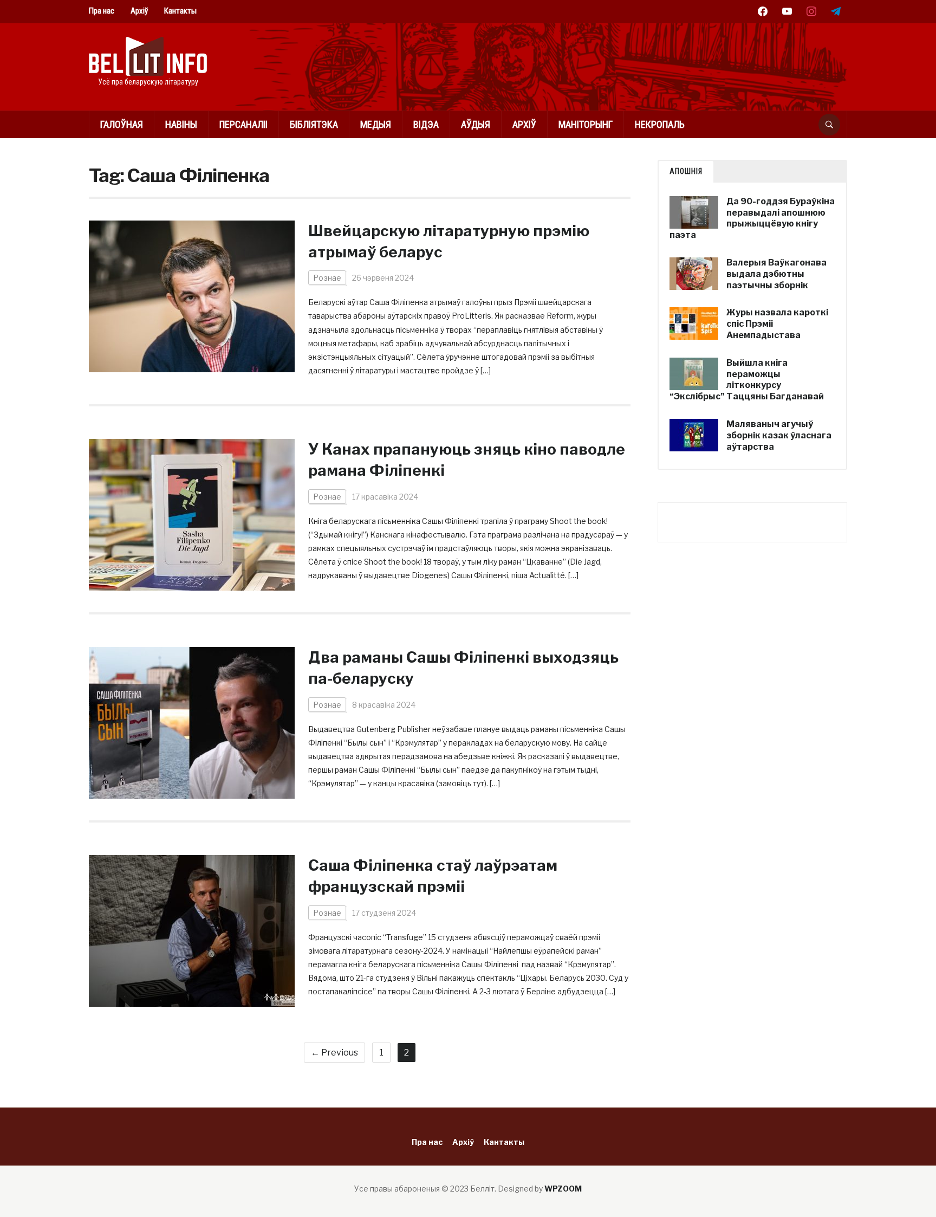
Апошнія (686, 171)
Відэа (426, 124)
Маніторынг (585, 124)
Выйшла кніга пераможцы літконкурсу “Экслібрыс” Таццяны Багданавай (747, 380)
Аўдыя (475, 124)
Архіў (139, 11)
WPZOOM (563, 1188)
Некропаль (660, 124)
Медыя (375, 124)
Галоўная (121, 124)
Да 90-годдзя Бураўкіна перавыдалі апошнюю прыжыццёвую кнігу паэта (752, 218)
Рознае (327, 277)
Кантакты (180, 11)
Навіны (181, 124)
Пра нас (101, 11)
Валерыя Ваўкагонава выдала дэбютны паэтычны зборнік (776, 273)
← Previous (334, 1052)
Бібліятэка (314, 124)
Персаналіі (243, 124)
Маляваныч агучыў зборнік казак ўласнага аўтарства (778, 435)
